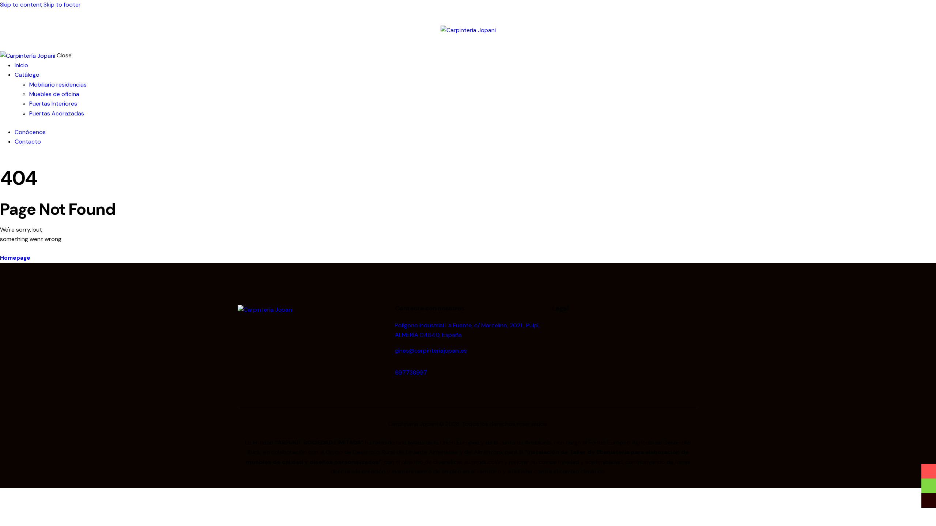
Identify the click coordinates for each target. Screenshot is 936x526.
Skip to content (21, 4)
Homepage (15, 258)
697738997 (411, 372)
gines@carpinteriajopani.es (431, 350)
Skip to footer (62, 4)
